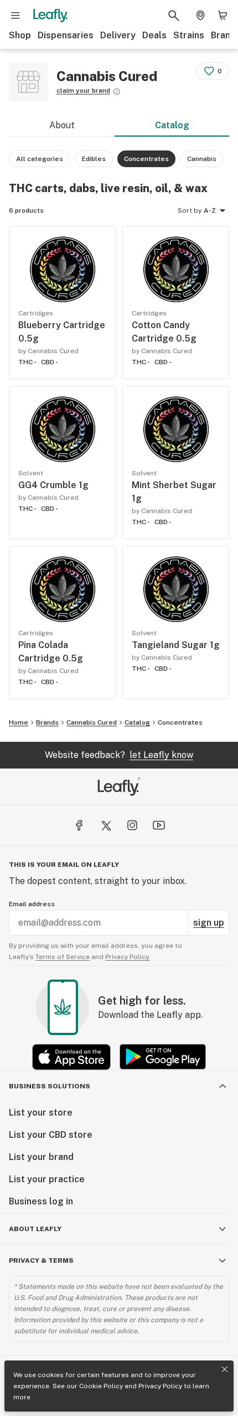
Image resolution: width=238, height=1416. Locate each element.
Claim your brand (83, 90)
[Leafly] (50, 15)
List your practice (47, 1179)
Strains (188, 35)
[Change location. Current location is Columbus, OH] (200, 15)
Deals (154, 35)
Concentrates (180, 722)
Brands (47, 722)
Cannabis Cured (91, 722)
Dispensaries (66, 35)
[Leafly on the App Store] (71, 1057)
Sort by (189, 210)
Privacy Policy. (127, 957)
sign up (208, 922)
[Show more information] (116, 91)
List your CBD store (50, 1134)
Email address (32, 904)
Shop (20, 35)
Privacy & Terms (41, 1260)
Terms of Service (62, 957)
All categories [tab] (39, 159)
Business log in (41, 1201)
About (62, 125)
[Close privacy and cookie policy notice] (224, 1369)
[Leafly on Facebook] (79, 825)
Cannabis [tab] (201, 159)
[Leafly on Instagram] (132, 825)
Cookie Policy (101, 1386)
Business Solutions (49, 1086)
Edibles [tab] (94, 159)
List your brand (41, 1157)
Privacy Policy (160, 1386)
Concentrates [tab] (146, 159)
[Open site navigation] (15, 15)
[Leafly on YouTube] (159, 825)
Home (18, 722)
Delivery (118, 35)
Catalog (172, 125)
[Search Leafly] (173, 15)
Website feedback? (119, 755)
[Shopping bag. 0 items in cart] (222, 15)
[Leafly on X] (105, 825)
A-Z (210, 210)
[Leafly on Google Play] (163, 1057)
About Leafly (35, 1229)
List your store (41, 1112)
